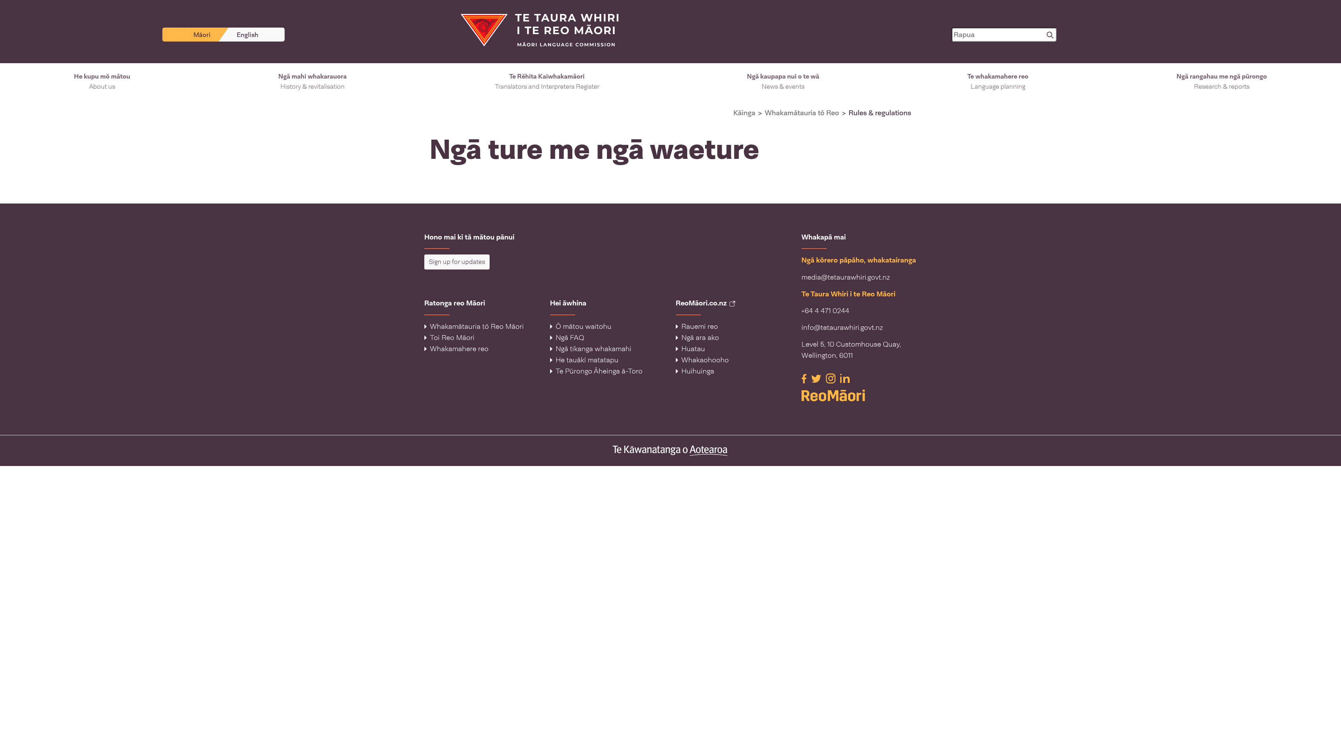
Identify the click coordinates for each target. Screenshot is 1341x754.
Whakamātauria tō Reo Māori (477, 326)
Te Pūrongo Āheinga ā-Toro (599, 371)
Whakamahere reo (459, 348)
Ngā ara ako (700, 337)
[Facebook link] (804, 378)
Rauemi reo (699, 326)
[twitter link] (817, 378)
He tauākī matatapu (587, 359)
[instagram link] (831, 378)
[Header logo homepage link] (535, 29)
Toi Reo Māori (452, 337)
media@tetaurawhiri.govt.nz (845, 277)
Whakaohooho (705, 359)
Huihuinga (697, 371)
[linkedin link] (845, 378)
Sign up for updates (457, 262)
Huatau (693, 348)
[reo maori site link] (859, 395)
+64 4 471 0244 (825, 310)
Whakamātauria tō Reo (802, 112)
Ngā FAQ (570, 337)
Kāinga (744, 112)
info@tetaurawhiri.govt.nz (842, 327)
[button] (102, 81)
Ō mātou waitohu (583, 326)
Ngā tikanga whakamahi (593, 348)
